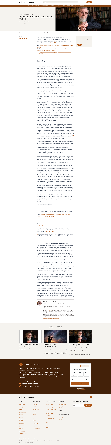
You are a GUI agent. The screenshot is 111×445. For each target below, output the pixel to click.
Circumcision (21, 406)
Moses (20, 426)
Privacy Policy (28, 438)
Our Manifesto (62, 417)
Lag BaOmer (35, 404)
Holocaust (21, 417)
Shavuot (34, 414)
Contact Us (61, 421)
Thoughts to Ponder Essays (28, 32)
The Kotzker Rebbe (23, 433)
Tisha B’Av (34, 420)
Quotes (47, 427)
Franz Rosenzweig (22, 412)
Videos (68, 5)
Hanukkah (34, 402)
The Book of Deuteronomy (51, 409)
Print (79, 44)
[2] (37, 228)
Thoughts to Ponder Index (64, 407)
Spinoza (20, 430)
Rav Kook (21, 428)
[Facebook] (90, 397)
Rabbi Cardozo (30, 5)
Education (21, 409)
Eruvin (39, 225)
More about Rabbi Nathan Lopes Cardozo (51, 318)
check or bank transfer (81, 389)
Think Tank (49, 310)
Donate (89, 2)
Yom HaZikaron (35, 425)
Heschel (20, 415)
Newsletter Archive (62, 404)
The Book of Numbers (50, 407)
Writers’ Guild (48, 415)
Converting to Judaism (23, 407)
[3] (37, 234)
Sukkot (34, 418)
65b (42, 225)
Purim (34, 407)
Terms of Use (21, 438)
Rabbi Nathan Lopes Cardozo (32, 22)
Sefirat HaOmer (36, 411)
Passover (34, 406)
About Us (60, 416)
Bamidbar (48, 231)
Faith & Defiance (49, 416)
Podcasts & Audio (49, 425)
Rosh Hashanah (36, 409)
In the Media (61, 406)
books (64, 307)
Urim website (53, 42)
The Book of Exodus (49, 404)
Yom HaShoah (35, 423)
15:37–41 (53, 231)
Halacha (22, 22)
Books (64, 5)
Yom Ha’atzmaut (36, 421)
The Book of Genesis (50, 402)
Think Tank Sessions (63, 402)
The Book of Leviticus (50, 406)
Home (20, 32)
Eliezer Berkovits (22, 411)
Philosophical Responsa (50, 418)
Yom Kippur (35, 426)
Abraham (21, 402)
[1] (37, 225)
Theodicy (21, 434)
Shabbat (34, 412)
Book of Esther (22, 404)
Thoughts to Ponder (49, 413)
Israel (20, 419)
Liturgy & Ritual (22, 423)
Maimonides (21, 425)
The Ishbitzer (22, 431)
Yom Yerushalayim (36, 428)
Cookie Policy (33, 438)
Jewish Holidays (36, 401)
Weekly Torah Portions (51, 401)
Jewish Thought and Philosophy (23, 421)
